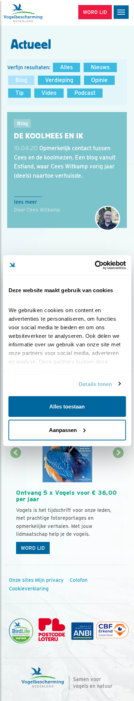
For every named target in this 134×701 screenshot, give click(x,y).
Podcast (84, 93)
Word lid (33, 548)
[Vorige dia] (15, 506)
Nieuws (100, 67)
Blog (21, 80)
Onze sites (21, 580)
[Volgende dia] (118, 506)
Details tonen (95, 384)
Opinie (99, 80)
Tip (19, 93)
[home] (36, 13)
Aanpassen (63, 430)
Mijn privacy (49, 580)
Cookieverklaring (29, 588)
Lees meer (25, 202)
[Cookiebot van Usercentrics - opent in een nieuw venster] (95, 265)
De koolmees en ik (48, 136)
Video (48, 93)
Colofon (79, 580)
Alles (66, 67)
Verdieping (59, 80)
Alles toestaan (67, 406)
